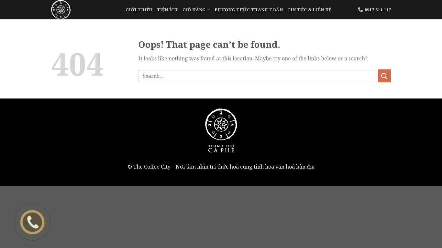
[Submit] (384, 75)
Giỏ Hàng (194, 10)
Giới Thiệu (139, 10)
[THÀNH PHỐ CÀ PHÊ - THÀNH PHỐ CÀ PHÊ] (83, 9)
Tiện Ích (167, 10)
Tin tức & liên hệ (309, 10)
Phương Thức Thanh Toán (249, 10)
